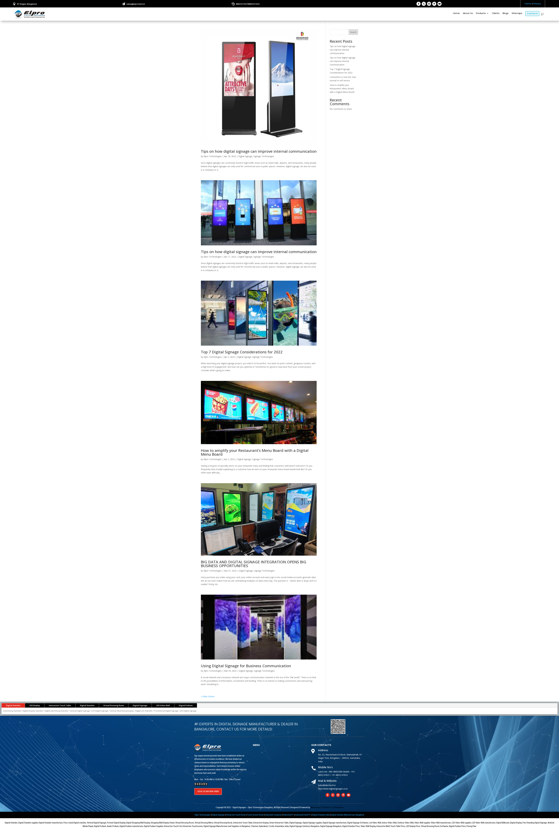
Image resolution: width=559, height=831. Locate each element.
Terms (527, 3)
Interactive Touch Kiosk (236, 815)
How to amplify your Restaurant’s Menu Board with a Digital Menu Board (254, 452)
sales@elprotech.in (135, 4)
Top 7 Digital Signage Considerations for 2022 (242, 352)
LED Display (34, 705)
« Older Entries (208, 696)
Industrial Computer (273, 815)
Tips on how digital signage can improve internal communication (259, 151)
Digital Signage (245, 156)
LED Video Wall (163, 705)
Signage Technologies (263, 156)
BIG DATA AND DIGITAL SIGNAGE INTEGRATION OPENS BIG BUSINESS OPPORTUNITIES (253, 563)
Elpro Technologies (213, 156)
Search (353, 32)
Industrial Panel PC (303, 815)
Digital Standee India (320, 815)
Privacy (537, 3)
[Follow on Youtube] (439, 4)
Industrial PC (288, 815)
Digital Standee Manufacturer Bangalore (347, 815)
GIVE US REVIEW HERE (208, 791)
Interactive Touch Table (60, 705)
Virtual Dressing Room (113, 705)
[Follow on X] (424, 4)
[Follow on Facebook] (418, 4)
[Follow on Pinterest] (434, 4)
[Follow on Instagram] (429, 4)
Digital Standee (13, 705)
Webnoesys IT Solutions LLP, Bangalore (327, 807)
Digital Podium (186, 705)
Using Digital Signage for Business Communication (246, 665)
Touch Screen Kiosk (255, 815)
